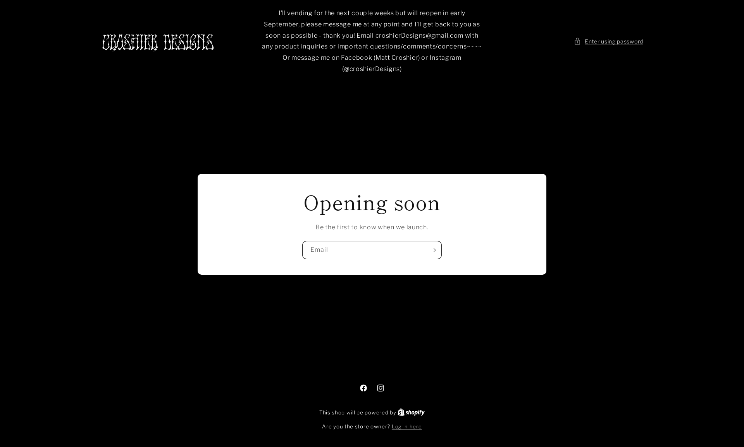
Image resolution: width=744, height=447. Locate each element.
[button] (608, 41)
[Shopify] (411, 412)
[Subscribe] (432, 250)
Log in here (407, 426)
